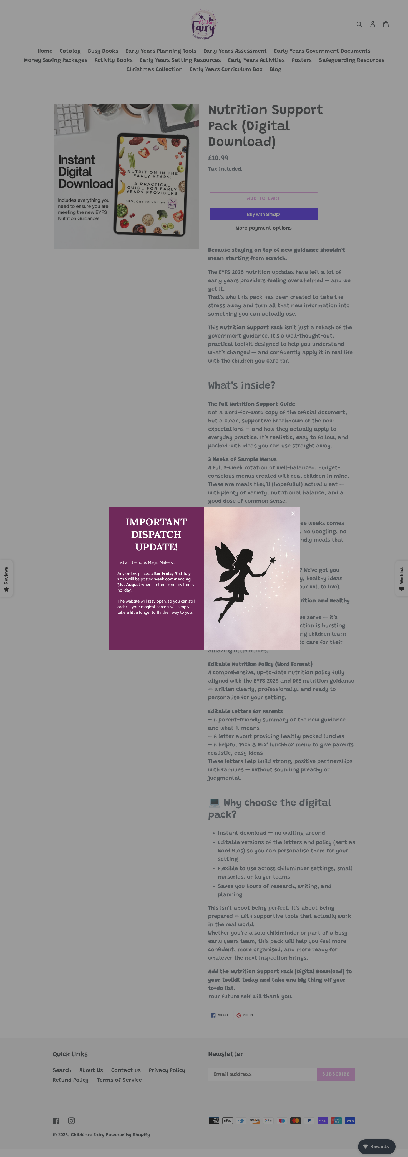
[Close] (293, 513)
